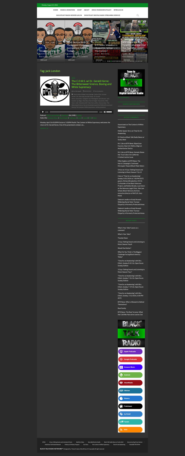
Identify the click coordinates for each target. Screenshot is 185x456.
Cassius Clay (97, 94)
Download (64, 115)
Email (80, 118)
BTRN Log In (118, 10)
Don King (81, 96)
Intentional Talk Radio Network (53, 444)
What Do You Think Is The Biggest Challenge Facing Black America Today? (78, 46)
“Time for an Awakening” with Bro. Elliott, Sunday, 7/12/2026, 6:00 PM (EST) (130, 295)
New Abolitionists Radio (94, 442)
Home (55, 10)
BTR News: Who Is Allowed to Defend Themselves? (104, 48)
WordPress (83, 449)
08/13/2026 (43, 56)
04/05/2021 (87, 91)
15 (130, 61)
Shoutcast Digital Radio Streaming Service (102, 15)
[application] (76, 112)
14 (128, 61)
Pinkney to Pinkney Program (72, 444)
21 (140, 61)
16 (132, 61)
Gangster (85, 98)
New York (91, 103)
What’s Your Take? (124, 234)
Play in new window (53, 115)
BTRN (104, 41)
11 (124, 61)
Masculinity (101, 101)
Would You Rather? (48, 50)
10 (122, 61)
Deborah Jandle (123, 199)
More (95, 118)
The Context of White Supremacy (85, 107)
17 (133, 61)
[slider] (109, 112)
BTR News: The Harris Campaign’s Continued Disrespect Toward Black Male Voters (131, 163)
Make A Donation (67, 10)
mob (77, 103)
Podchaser (72, 118)
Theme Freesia (75, 449)
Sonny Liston (102, 103)
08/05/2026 (71, 56)
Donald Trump (89, 96)
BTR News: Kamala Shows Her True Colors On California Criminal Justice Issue (131, 154)
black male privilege (79, 94)
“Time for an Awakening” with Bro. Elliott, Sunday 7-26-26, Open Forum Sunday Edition (130, 278)
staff (98, 53)
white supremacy (101, 107)
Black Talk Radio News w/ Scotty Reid (113, 442)
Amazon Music (53, 118)
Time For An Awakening (119, 444)
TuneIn (85, 118)
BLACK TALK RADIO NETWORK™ (51, 449)
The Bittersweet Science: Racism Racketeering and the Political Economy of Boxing (92, 105)
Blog (40, 47)
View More (43, 60)
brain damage (89, 94)
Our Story (85, 444)
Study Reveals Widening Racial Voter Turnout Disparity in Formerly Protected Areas (131, 202)
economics (79, 98)
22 (141, 61)
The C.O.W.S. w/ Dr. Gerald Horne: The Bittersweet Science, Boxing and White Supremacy (91, 84)
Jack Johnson (102, 98)
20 (138, 61)
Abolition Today (80, 442)
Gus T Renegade (93, 98)
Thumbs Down (123, 238)
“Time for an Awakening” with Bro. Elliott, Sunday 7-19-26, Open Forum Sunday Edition (130, 286)
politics (96, 103)
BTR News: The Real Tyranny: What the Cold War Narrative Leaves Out (133, 46)
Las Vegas (79, 101)
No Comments (55, 56)
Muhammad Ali (83, 103)
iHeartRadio (63, 118)
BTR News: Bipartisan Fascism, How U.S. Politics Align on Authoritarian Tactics (130, 145)
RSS (90, 118)
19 (136, 61)
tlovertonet (122, 124)
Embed (79, 115)
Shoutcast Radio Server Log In (69, 15)
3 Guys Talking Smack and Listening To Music (75, 38)
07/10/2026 (133, 53)
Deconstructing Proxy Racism (134, 442)
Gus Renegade (77, 91)
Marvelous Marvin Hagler (90, 101)
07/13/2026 (105, 53)
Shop (79, 10)
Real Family (122, 308)
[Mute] (105, 112)
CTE (77, 96)
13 (127, 61)
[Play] (43, 112)
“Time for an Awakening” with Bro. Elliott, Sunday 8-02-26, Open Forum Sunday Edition (130, 263)
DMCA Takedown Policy (101, 10)
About (86, 10)
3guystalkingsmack (47, 53)
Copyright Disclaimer (134, 444)
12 (125, 61)
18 (135, 61)
